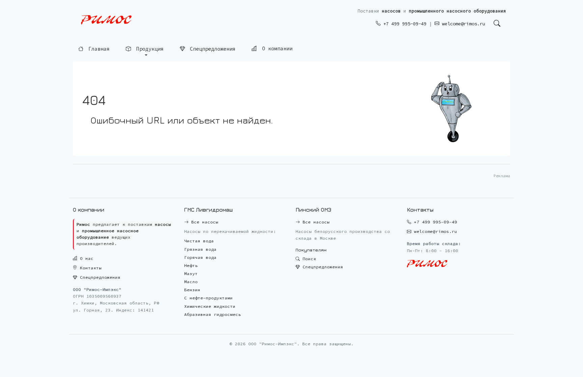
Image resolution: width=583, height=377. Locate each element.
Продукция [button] (148, 49)
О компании (276, 49)
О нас (85, 258)
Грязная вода (200, 249)
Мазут (191, 273)
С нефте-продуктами (208, 297)
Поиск (308, 258)
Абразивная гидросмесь (212, 314)
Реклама (502, 175)
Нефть (191, 265)
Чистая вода (199, 240)
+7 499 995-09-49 (403, 24)
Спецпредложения (211, 49)
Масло (191, 281)
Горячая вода (200, 257)
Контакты (89, 267)
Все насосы (203, 221)
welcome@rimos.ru (462, 24)
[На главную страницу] (106, 20)
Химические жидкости (209, 306)
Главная (97, 49)
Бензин (192, 289)
